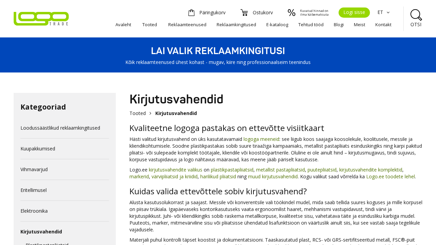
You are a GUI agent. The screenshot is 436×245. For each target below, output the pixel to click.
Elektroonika (34, 211)
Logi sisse (354, 12)
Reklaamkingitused (236, 24)
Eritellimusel (33, 190)
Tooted (149, 24)
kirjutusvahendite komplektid (370, 169)
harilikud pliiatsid (218, 176)
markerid (139, 176)
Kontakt (383, 24)
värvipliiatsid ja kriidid (175, 176)
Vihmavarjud (34, 169)
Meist (359, 24)
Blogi (339, 24)
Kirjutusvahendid (41, 231)
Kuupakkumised (37, 148)
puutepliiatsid (322, 169)
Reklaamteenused (187, 24)
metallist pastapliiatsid (280, 169)
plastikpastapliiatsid (232, 169)
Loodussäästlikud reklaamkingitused (60, 128)
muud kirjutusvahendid (273, 176)
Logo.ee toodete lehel (390, 176)
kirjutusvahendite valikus (175, 169)
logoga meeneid (261, 139)
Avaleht (123, 24)
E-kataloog (277, 24)
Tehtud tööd (311, 24)
